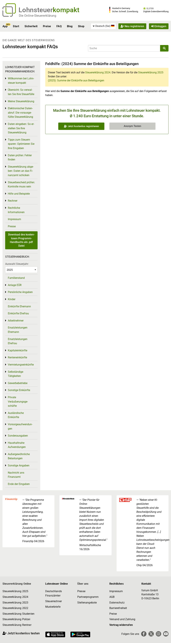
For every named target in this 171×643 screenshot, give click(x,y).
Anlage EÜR (15, 285)
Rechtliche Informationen (16, 210)
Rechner (12, 200)
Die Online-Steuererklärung (37, 16)
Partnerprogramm (88, 596)
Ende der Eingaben (19, 484)
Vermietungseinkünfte (21, 364)
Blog (70, 26)
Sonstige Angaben (18, 465)
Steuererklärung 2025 (150, 72)
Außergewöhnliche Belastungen (19, 456)
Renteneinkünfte (17, 357)
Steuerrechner (53, 601)
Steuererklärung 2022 (15, 608)
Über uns (82, 583)
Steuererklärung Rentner (17, 624)
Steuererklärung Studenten (18, 613)
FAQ (59, 26)
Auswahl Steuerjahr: (17, 263)
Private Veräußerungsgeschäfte (18, 401)
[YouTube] (165, 633)
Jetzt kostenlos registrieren (83, 126)
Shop (81, 26)
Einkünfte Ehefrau (18, 313)
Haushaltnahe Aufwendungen (17, 445)
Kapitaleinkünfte (17, 350)
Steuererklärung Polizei (16, 619)
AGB (112, 596)
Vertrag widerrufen (121, 624)
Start (16, 26)
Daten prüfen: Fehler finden (20, 157)
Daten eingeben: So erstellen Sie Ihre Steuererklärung (21, 128)
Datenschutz (117, 602)
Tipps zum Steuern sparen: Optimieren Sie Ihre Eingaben (21, 144)
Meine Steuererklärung (21, 101)
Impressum (14, 219)
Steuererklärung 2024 (97, 72)
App (5, 26)
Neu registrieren (134, 26)
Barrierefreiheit (118, 608)
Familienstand (16, 277)
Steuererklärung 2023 (15, 602)
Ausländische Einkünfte (16, 415)
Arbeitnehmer (16, 320)
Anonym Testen (132, 126)
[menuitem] (103, 26)
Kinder (11, 299)
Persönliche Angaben (20, 292)
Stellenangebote (87, 602)
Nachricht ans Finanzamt (16, 475)
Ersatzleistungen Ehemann (17, 330)
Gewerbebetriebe (17, 383)
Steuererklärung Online (17, 583)
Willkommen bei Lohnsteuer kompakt (21, 80)
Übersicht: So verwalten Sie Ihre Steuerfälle (21, 92)
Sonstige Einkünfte (19, 390)
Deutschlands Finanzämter (53, 593)
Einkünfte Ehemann (19, 306)
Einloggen (160, 26)
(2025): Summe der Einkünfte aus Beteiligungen (76, 80)
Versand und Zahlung (122, 619)
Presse (12, 226)
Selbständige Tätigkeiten (15, 374)
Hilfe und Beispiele (19, 193)
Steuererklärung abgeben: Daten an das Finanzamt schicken (21, 171)
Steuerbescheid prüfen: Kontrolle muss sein (21, 184)
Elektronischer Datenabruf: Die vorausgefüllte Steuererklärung (20, 112)
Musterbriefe (52, 606)
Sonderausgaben (18, 435)
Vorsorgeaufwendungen (20, 426)
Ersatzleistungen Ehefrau (17, 341)
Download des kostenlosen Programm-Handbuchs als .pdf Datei (21, 240)
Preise (47, 26)
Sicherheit (31, 26)
